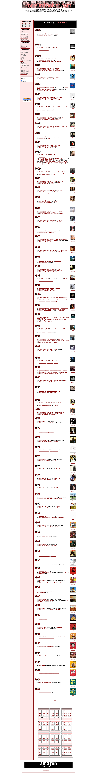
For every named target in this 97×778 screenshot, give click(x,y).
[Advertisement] (48, 15)
